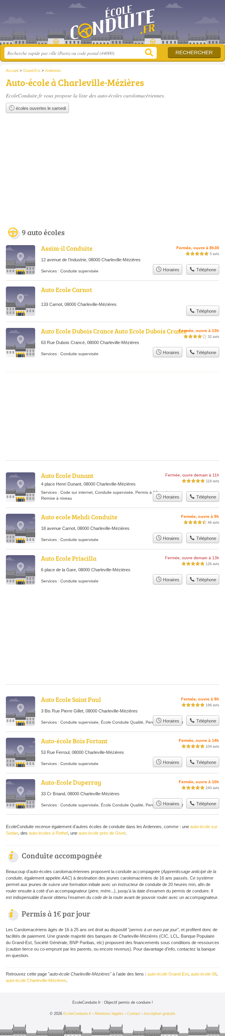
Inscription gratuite (159, 1013)
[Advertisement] (112, 172)
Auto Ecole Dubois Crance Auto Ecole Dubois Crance (114, 331)
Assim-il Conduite (67, 248)
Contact (133, 1013)
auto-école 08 (204, 973)
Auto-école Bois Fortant (74, 740)
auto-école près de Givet (102, 833)
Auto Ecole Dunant (67, 475)
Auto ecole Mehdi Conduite (79, 516)
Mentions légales (109, 1013)
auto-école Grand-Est (167, 973)
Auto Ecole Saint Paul (71, 699)
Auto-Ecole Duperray (71, 782)
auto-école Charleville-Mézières (36, 980)
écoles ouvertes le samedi (40, 108)
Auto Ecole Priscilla (68, 558)
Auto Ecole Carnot (66, 289)
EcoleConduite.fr (112, 24)
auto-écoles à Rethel (48, 833)
